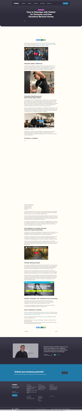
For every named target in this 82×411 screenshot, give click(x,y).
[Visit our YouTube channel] (17, 409)
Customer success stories (30, 398)
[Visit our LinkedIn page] (16, 409)
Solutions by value (41, 389)
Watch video (26, 350)
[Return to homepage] (16, 3)
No (64, 410)
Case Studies (40, 398)
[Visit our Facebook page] (12, 409)
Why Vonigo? (28, 397)
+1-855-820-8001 (15, 392)
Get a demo (65, 3)
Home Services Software (53, 388)
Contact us (52, 396)
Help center (40, 400)
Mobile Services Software (53, 389)
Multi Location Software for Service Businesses (32, 390)
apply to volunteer (45, 312)
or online (38, 314)
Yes (63, 410)
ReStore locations (32, 314)
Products (29, 384)
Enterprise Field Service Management (30, 388)
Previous (26, 331)
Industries (52, 384)
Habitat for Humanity (44, 316)
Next (56, 331)
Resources (40, 396)
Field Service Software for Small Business (31, 392)
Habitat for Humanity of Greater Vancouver (45, 44)
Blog (38, 399)
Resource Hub (40, 397)
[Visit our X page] (14, 409)
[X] (42, 40)
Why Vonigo (29, 396)
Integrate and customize (41, 388)
